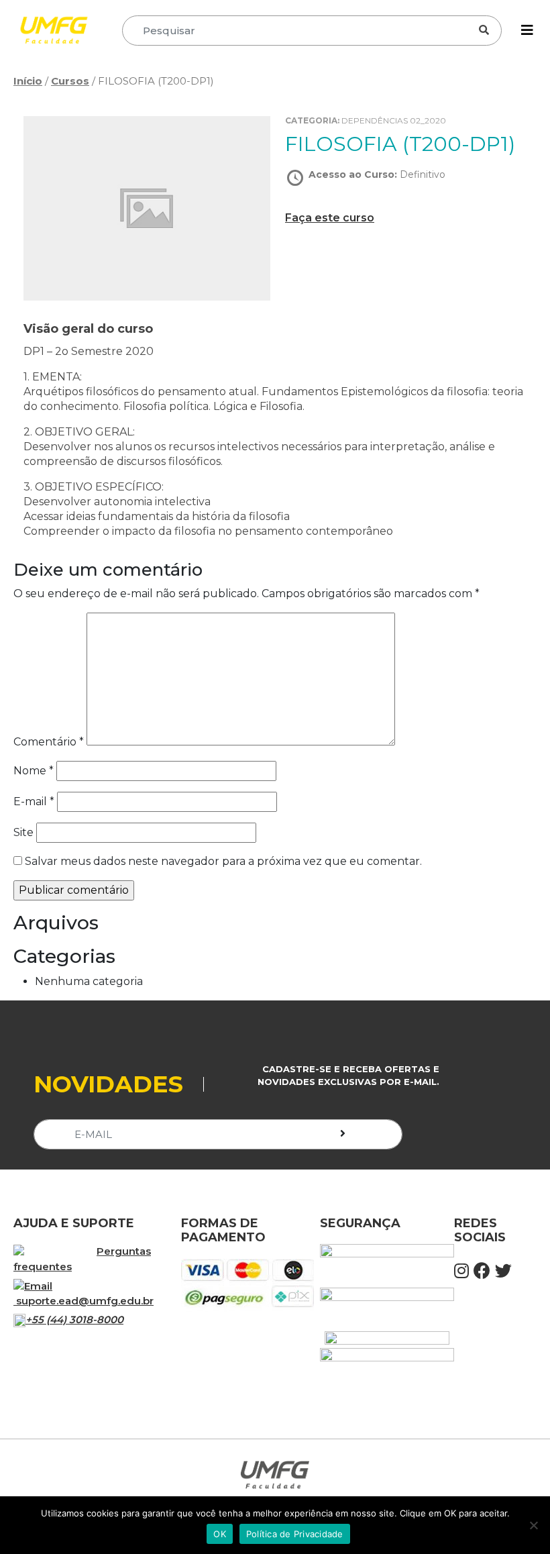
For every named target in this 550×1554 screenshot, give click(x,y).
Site (23, 832)
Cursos (70, 80)
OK (219, 1534)
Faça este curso (329, 217)
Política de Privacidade (294, 1534)
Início (27, 80)
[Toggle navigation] (527, 30)
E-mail (33, 801)
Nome (33, 770)
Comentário (48, 741)
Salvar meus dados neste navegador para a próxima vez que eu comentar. (223, 861)
